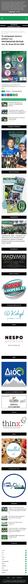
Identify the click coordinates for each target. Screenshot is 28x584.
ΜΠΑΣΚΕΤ (8, 91)
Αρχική (8, 577)
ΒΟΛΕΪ (14, 563)
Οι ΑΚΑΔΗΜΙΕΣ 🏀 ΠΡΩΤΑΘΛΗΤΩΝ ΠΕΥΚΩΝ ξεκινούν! (16, 536)
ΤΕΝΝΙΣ (14, 572)
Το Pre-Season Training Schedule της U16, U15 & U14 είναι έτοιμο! (16, 517)
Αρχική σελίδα (4, 31)
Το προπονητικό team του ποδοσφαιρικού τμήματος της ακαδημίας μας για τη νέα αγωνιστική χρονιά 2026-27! (17, 530)
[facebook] (7, 13)
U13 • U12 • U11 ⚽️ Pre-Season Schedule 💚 (15, 523)
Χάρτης (13, 577)
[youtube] (12, 13)
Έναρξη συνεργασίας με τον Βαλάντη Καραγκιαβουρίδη (16, 118)
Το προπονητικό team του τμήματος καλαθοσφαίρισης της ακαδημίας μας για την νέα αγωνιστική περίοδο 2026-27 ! (17, 112)
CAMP (14, 550)
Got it (18, 11)
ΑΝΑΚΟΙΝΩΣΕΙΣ (14, 561)
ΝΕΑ (14, 568)
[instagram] (10, 13)
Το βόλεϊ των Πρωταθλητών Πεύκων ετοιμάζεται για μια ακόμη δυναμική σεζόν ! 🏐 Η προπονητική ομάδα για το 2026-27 (17, 510)
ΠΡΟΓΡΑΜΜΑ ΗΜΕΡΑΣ (13, 31)
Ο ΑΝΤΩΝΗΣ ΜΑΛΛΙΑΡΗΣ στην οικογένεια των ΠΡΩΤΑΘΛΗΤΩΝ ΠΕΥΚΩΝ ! (15, 104)
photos (14, 557)
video (14, 559)
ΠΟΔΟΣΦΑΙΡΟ (14, 570)
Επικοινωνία (19, 577)
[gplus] (18, 13)
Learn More (12, 11)
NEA (14, 552)
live (14, 555)
